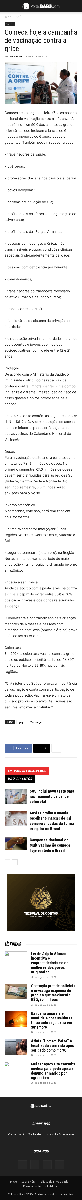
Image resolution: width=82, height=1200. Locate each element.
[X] (47, 1164)
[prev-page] (7, 862)
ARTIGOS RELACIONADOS (26, 771)
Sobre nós (28, 1182)
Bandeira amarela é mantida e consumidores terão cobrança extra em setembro (51, 1020)
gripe (21, 722)
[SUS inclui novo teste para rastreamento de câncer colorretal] (16, 796)
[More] (56, 748)
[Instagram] (34, 1164)
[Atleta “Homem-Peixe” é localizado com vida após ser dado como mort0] (16, 1047)
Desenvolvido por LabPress (41, 1186)
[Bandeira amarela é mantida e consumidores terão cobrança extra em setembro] (16, 1019)
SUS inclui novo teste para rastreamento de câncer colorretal (52, 796)
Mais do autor (19, 779)
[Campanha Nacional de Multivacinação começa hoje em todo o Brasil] (16, 843)
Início (8, 17)
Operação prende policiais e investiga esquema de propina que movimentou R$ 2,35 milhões (53, 992)
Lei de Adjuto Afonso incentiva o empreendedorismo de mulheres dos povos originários (49, 962)
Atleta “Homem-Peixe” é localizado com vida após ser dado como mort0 (52, 1045)
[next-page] (15, 862)
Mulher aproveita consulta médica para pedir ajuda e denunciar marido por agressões (53, 1071)
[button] (7, 6)
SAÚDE (20, 17)
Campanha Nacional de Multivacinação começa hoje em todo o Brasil (50, 845)
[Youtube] (59, 1164)
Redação (16, 56)
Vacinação (36, 722)
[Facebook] (22, 1164)
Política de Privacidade (53, 1182)
